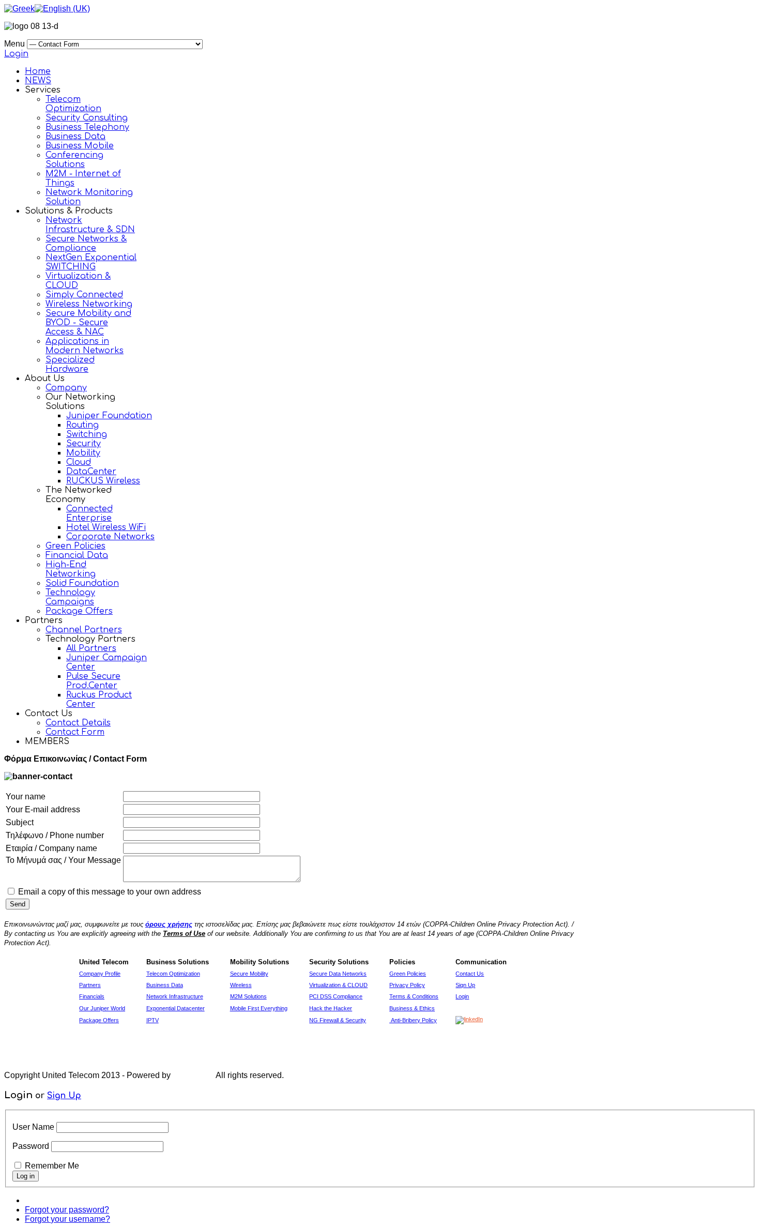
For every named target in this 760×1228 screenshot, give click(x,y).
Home (38, 71)
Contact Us (469, 974)
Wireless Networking (88, 304)
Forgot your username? (67, 1219)
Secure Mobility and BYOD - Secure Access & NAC (88, 323)
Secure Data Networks (338, 974)
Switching (86, 434)
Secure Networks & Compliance (86, 243)
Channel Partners (83, 629)
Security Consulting (86, 118)
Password (30, 1146)
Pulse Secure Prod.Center (93, 681)
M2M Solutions (248, 996)
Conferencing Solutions (74, 159)
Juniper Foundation (109, 415)
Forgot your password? (67, 1209)
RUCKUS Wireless (103, 481)
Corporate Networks (110, 536)
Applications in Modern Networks (84, 346)
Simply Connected (84, 294)
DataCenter (91, 471)
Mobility (83, 453)
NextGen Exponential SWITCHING (90, 262)
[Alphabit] (193, 1075)
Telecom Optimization (73, 104)
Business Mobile (79, 145)
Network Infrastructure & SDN (90, 225)
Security (83, 443)
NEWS (38, 80)
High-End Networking (70, 569)
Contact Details (78, 722)
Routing (82, 425)
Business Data (75, 136)
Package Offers (79, 611)
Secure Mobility (249, 974)
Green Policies (75, 546)
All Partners (91, 648)
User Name (33, 1127)
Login (16, 53)
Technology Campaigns (70, 597)
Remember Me (52, 1165)
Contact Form (74, 732)
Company (66, 387)
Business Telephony (87, 127)
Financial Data (76, 555)
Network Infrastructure (174, 996)
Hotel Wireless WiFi (106, 527)
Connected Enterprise (89, 513)
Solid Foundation (82, 583)
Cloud (78, 462)
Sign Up (64, 1095)
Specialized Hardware (70, 364)
